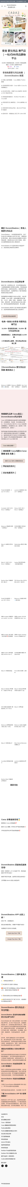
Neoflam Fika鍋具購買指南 (8, 1150)
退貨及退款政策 (6, 1183)
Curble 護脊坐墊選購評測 (8, 1159)
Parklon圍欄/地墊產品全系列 (9, 1131)
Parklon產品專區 (5, 1128)
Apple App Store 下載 (14, 933)
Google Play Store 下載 (14, 939)
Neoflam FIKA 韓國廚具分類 (9, 1153)
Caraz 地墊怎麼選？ (8, 445)
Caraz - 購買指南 (6, 1122)
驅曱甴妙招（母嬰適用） (8, 1156)
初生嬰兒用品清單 (6, 1133)
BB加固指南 (4, 1139)
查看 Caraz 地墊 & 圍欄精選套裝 (14, 461)
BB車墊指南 (4, 1147)
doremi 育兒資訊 (5, 1142)
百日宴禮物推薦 (5, 1136)
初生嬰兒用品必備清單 (9, 316)
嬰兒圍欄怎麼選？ (6, 1119)
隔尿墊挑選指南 (5, 1145)
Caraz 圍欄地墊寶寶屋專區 (8, 1125)
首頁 (2, 1117)
